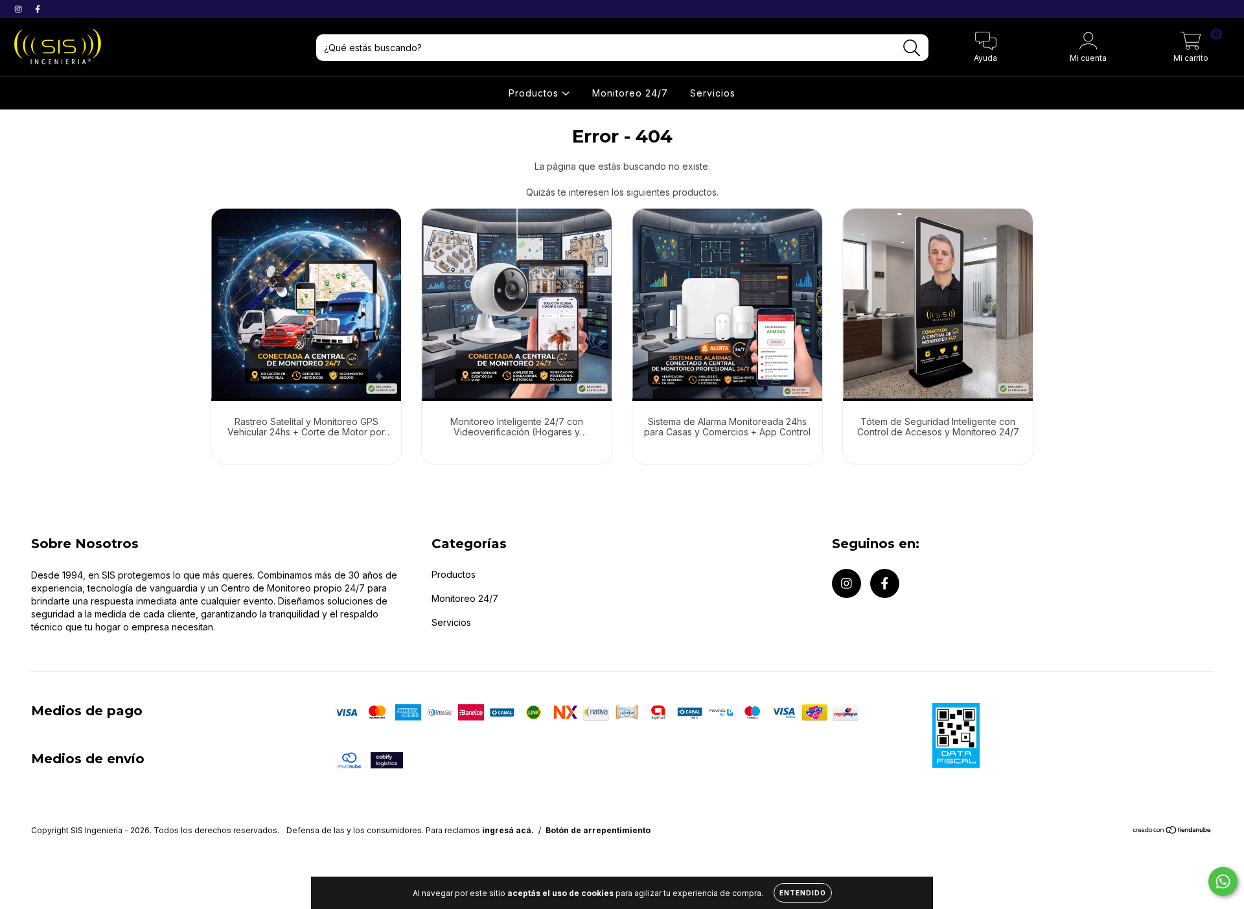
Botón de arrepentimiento (598, 830)
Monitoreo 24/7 (630, 92)
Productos (535, 92)
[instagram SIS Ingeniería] (19, 8)
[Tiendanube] (1172, 831)
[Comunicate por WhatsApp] (1223, 881)
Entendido (802, 893)
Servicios (712, 92)
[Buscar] (912, 48)
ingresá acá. (508, 830)
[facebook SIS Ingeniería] (37, 8)
